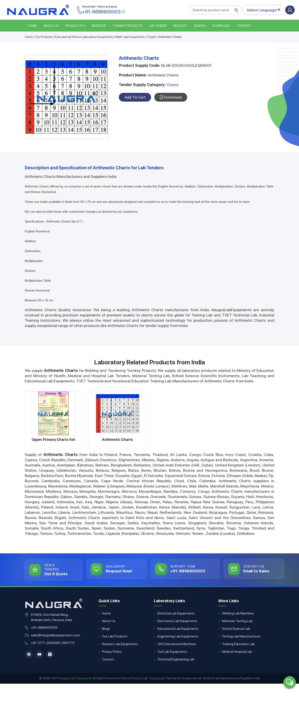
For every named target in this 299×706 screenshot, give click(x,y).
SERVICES (98, 25)
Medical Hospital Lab (237, 652)
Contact (244, 25)
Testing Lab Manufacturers (241, 636)
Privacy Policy (111, 652)
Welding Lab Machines (238, 613)
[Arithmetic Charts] (117, 413)
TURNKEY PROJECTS (127, 25)
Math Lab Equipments (130, 37)
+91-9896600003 (44, 628)
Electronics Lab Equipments (177, 621)
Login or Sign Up (290, 9)
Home (29, 37)
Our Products (44, 37)
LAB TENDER (158, 25)
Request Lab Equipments (120, 644)
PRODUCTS (73, 25)
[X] (50, 654)
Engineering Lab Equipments (177, 636)
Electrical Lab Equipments (176, 613)
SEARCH (200, 25)
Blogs (106, 629)
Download (221, 25)
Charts (151, 37)
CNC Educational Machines (176, 644)
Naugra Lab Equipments (75, 678)
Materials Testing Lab (237, 621)
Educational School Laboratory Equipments (84, 37)
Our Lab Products (114, 636)
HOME (32, 25)
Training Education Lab (238, 644)
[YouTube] (39, 654)
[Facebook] (29, 654)
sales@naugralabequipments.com (55, 635)
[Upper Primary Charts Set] (53, 413)
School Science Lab (236, 629)
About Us (108, 621)
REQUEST (180, 25)
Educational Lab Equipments (178, 629)
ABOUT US (51, 25)
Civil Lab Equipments (172, 652)
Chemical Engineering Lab (175, 659)
